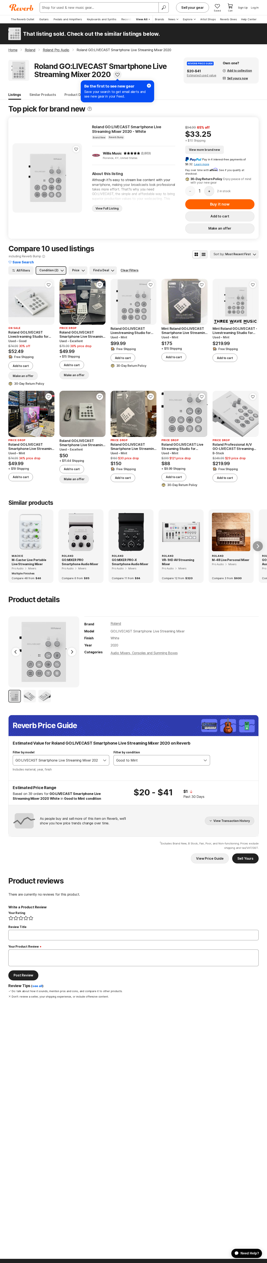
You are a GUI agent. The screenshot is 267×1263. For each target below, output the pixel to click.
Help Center (249, 19)
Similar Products (42, 95)
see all (37, 986)
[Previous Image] (16, 652)
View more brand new (204, 149)
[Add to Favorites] (117, 74)
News (171, 19)
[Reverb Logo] (21, 7)
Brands (159, 19)
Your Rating (16, 913)
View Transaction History (231, 821)
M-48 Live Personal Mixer (230, 560)
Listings (14, 95)
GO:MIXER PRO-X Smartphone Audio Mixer (130, 562)
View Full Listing (107, 208)
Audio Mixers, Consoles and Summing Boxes (144, 653)
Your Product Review (23, 946)
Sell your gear (192, 7)
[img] (131, 153)
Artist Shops (208, 19)
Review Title (17, 927)
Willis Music (112, 153)
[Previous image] (14, 301)
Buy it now (220, 204)
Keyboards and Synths (101, 19)
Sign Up (243, 7)
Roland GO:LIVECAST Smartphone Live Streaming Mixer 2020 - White (126, 129)
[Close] (149, 85)
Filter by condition (126, 752)
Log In (255, 7)
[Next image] (48, 301)
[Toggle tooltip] (89, 109)
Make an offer (219, 228)
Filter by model (23, 752)
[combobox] (57, 760)
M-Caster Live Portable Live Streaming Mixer (29, 562)
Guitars (44, 19)
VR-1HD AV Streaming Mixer (178, 562)
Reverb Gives (228, 19)
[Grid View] (196, 254)
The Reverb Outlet (22, 19)
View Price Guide (209, 858)
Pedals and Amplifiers (68, 19)
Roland (116, 623)
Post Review (23, 975)
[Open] (105, 760)
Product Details (77, 95)
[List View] (203, 254)
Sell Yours (245, 858)
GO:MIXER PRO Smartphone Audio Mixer (80, 562)
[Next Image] (72, 652)
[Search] (164, 8)
